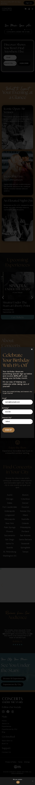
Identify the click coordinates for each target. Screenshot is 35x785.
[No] (33, 781)
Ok (18, 782)
